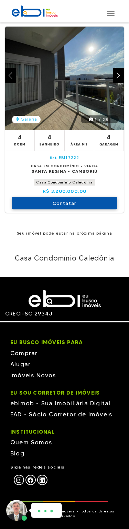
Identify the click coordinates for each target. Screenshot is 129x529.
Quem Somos (31, 442)
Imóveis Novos (33, 375)
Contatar (65, 203)
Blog (17, 453)
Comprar (23, 353)
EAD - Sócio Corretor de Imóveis (61, 414)
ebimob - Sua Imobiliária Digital (60, 403)
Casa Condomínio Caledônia (64, 182)
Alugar (20, 364)
